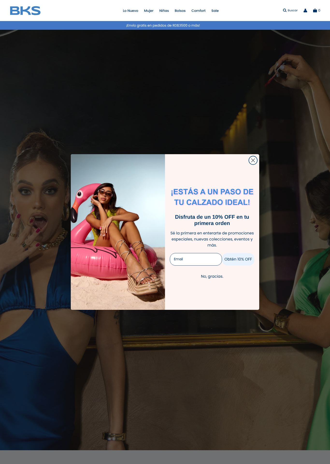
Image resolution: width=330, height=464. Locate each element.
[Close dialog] (253, 160)
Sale (215, 10)
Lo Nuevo (130, 10)
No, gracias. (212, 276)
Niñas (164, 10)
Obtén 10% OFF (238, 259)
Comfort (199, 10)
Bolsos (180, 10)
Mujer (148, 10)
